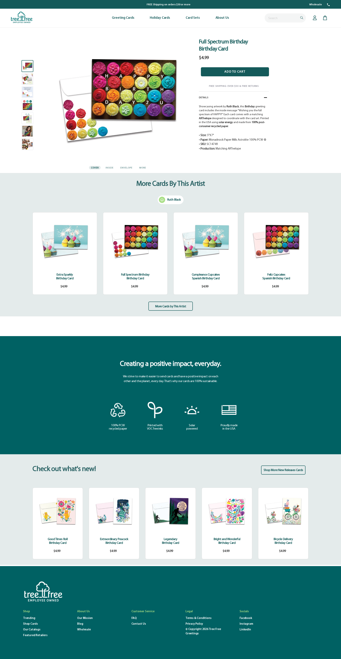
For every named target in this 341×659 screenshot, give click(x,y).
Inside (109, 168)
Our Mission (85, 618)
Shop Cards (30, 624)
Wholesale (315, 4)
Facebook (246, 618)
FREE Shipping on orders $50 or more (168, 4)
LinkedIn (245, 629)
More (142, 168)
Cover (95, 168)
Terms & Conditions (198, 618)
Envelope (126, 168)
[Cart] (325, 18)
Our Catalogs (31, 629)
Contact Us (138, 624)
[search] (285, 17)
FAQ (134, 618)
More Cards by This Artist (170, 306)
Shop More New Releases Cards (283, 470)
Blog (80, 624)
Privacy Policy (194, 624)
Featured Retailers (35, 635)
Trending (29, 618)
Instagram (246, 624)
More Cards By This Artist (170, 184)
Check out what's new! (64, 469)
